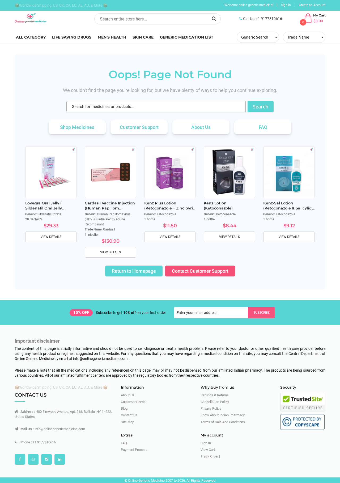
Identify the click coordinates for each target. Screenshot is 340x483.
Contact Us (129, 415)
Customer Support (139, 127)
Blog (124, 408)
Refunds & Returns (215, 395)
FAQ (263, 127)
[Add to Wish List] (68, 166)
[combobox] (157, 18)
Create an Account (312, 5)
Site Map (127, 422)
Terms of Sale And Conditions (223, 422)
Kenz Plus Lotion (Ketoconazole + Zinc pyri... (169, 206)
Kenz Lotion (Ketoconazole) (218, 206)
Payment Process (134, 450)
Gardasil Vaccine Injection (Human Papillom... (110, 206)
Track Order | (210, 456)
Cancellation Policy (215, 402)
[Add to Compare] (68, 178)
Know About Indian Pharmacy (223, 415)
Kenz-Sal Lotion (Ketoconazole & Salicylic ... (288, 206)
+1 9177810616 (269, 18)
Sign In (286, 5)
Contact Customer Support (200, 271)
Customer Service (134, 402)
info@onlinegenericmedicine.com (60, 429)
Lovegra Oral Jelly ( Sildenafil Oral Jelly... (44, 206)
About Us (201, 127)
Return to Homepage (134, 271)
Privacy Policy (211, 408)
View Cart (208, 450)
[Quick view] (68, 190)
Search (260, 106)
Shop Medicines (77, 127)
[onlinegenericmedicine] (50, 18)
